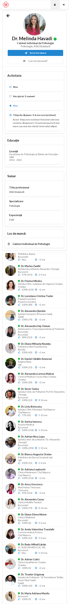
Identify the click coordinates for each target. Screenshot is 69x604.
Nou (15, 105)
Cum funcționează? (37, 60)
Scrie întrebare (37, 52)
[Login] (64, 4)
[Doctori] (55, 4)
